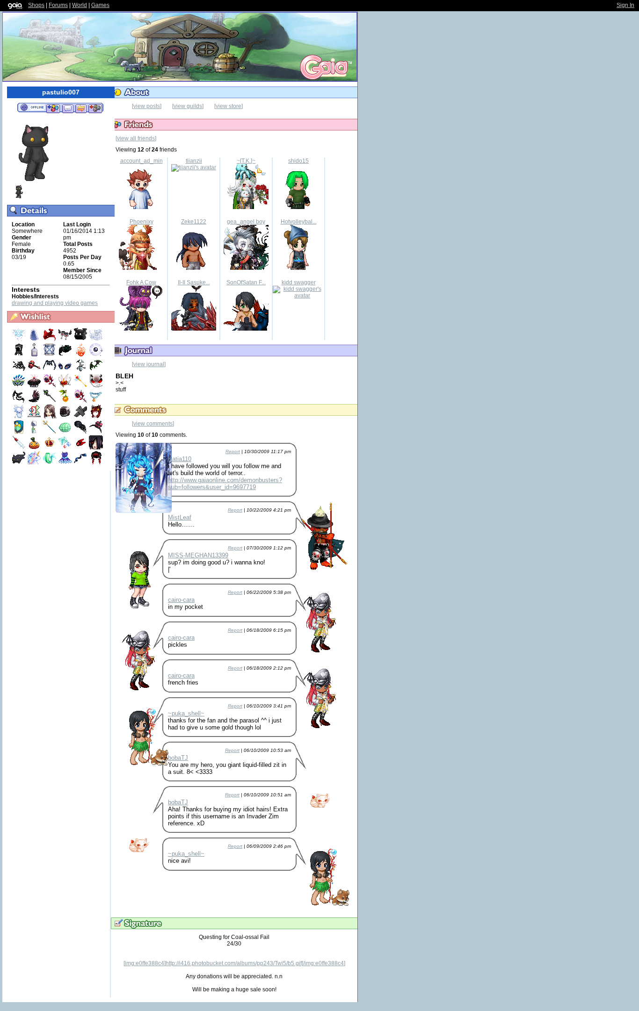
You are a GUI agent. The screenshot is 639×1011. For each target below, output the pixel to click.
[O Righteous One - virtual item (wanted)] (19, 432)
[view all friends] (136, 138)
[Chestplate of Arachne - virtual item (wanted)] (50, 370)
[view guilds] (187, 106)
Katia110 (179, 458)
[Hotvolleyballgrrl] (298, 268)
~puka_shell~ (186, 713)
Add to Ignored (95, 108)
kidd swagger (299, 282)
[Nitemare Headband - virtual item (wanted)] (96, 370)
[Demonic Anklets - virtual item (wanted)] (65, 339)
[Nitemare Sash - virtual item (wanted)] (19, 401)
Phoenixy (141, 221)
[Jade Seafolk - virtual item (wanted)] (50, 463)
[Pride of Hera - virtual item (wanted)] (19, 386)
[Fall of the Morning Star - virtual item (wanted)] (35, 401)
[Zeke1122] (193, 268)
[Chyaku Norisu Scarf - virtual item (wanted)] (50, 339)
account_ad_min (141, 161)
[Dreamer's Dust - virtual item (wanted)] (50, 355)
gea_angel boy (246, 221)
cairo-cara (181, 599)
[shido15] (298, 207)
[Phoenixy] (141, 268)
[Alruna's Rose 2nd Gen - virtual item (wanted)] (81, 401)
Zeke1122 (193, 221)
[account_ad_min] (141, 207)
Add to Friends (53, 108)
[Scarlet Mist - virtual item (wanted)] (96, 463)
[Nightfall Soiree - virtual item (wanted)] (96, 432)
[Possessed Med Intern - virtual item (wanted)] (96, 447)
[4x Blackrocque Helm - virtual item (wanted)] (65, 416)
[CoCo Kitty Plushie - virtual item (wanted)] (19, 463)
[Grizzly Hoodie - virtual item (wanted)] (19, 355)
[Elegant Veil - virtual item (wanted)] (35, 339)
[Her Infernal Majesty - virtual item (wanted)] (96, 416)
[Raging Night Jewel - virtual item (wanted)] (81, 447)
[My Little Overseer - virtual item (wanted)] (65, 432)
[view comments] (153, 423)
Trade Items (80, 108)
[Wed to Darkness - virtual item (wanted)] (35, 386)
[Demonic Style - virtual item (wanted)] (96, 386)
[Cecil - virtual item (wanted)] (19, 416)
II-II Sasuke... (194, 282)
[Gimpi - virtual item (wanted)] (81, 370)
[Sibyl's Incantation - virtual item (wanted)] (50, 401)
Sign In (625, 5)
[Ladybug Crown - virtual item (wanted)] (65, 386)
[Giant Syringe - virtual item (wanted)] (19, 447)
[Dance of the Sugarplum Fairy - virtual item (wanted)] (65, 463)
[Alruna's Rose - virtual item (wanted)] (50, 386)
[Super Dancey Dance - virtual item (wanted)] (35, 416)
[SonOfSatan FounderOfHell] (246, 328)
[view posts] (146, 106)
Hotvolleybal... (299, 221)
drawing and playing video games (55, 303)
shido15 (298, 161)
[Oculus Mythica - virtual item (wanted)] (65, 370)
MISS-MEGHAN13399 (198, 555)
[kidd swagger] (298, 295)
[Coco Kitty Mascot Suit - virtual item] (19, 197)
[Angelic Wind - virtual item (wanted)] (96, 339)
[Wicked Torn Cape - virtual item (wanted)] (19, 370)
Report (232, 451)
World (79, 5)
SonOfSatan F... (246, 282)
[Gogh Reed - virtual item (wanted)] (65, 401)
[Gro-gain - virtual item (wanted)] (35, 355)
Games (100, 5)
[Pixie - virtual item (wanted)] (19, 339)
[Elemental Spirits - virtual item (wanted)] (65, 447)
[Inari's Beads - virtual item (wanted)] (96, 401)
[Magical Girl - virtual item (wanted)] (81, 386)
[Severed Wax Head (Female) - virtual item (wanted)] (50, 416)
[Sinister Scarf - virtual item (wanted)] (65, 355)
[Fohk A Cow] (141, 328)
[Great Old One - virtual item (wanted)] (81, 432)
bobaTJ (178, 757)
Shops (36, 5)
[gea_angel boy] (246, 268)
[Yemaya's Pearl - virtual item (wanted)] (96, 355)
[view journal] (149, 364)
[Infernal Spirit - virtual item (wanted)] (81, 355)
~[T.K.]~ (246, 161)
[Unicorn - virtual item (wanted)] (35, 463)
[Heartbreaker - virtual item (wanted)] (35, 370)
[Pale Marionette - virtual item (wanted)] (81, 416)
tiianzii (194, 161)
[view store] (228, 106)
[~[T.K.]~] (246, 207)
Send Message (67, 108)
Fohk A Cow (141, 282)
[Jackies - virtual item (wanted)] (35, 447)
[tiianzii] (193, 167)
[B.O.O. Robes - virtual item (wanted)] (35, 432)
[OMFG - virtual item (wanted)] (81, 339)
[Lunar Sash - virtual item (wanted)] (81, 463)
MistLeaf (179, 517)
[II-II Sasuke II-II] (193, 328)
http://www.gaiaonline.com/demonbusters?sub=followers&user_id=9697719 (225, 484)
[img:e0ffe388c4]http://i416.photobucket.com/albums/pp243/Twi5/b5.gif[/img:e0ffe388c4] (234, 963)
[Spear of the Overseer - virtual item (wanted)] (50, 432)
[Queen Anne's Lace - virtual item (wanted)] (50, 447)
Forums (58, 5)
